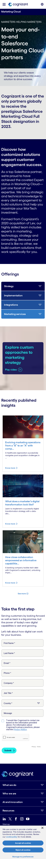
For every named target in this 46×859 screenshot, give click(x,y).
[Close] (42, 828)
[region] (23, 842)
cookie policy (11, 837)
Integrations (11, 304)
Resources (8, 810)
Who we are (9, 793)
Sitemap (6, 824)
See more (22, 594)
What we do (9, 785)
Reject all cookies (23, 850)
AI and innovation (13, 802)
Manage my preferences (22, 857)
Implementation (13, 295)
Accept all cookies (23, 843)
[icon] (4, 4)
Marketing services (15, 314)
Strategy (9, 286)
